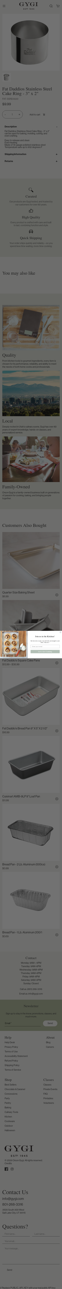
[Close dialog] (60, 632)
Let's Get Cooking (45, 651)
